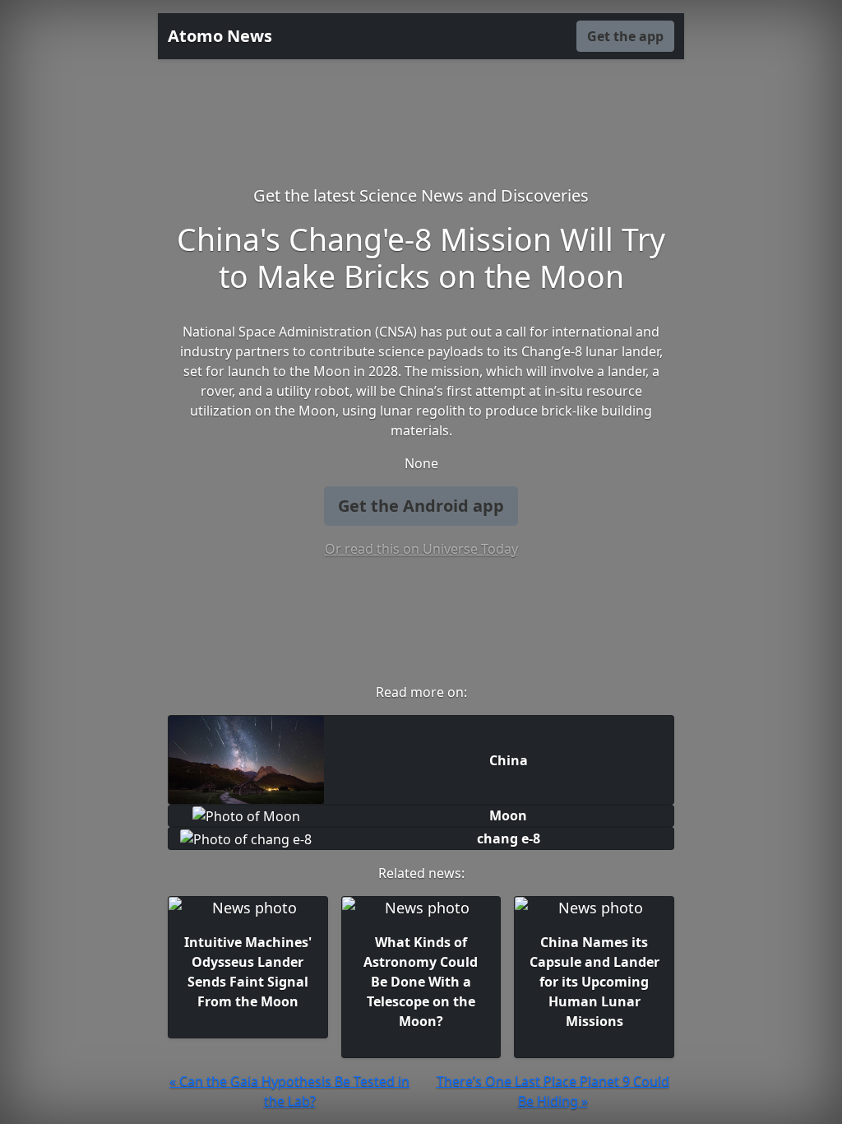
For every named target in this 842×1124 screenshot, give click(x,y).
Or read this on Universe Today (421, 549)
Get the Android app (421, 506)
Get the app (625, 36)
